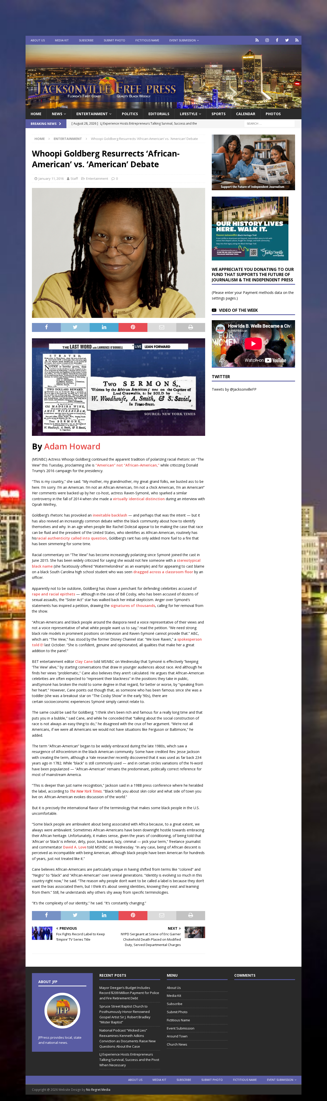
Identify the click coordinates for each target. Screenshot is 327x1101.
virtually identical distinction (139, 498)
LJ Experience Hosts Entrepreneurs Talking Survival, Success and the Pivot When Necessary (129, 1059)
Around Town (177, 1036)
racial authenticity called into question (72, 538)
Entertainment (92, 113)
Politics (130, 113)
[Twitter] (287, 40)
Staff (74, 178)
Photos (273, 113)
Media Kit (62, 40)
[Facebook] (277, 40)
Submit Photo (114, 40)
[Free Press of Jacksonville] (163, 105)
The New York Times (86, 791)
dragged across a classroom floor (163, 571)
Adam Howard (72, 446)
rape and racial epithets (53, 594)
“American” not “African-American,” (127, 465)
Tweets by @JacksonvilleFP (234, 389)
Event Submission (182, 40)
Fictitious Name (147, 40)
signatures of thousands (133, 605)
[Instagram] (267, 40)
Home (36, 113)
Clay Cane (84, 661)
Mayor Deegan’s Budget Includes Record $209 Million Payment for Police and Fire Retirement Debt (129, 993)
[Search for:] (269, 123)
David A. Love (74, 847)
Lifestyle (188, 113)
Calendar (245, 113)
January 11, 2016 (51, 178)
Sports (219, 113)
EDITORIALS (158, 113)
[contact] (257, 40)
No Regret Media (98, 1089)
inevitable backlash (110, 515)
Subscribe (86, 40)
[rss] (297, 40)
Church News (177, 1044)
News (57, 113)
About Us (38, 40)
